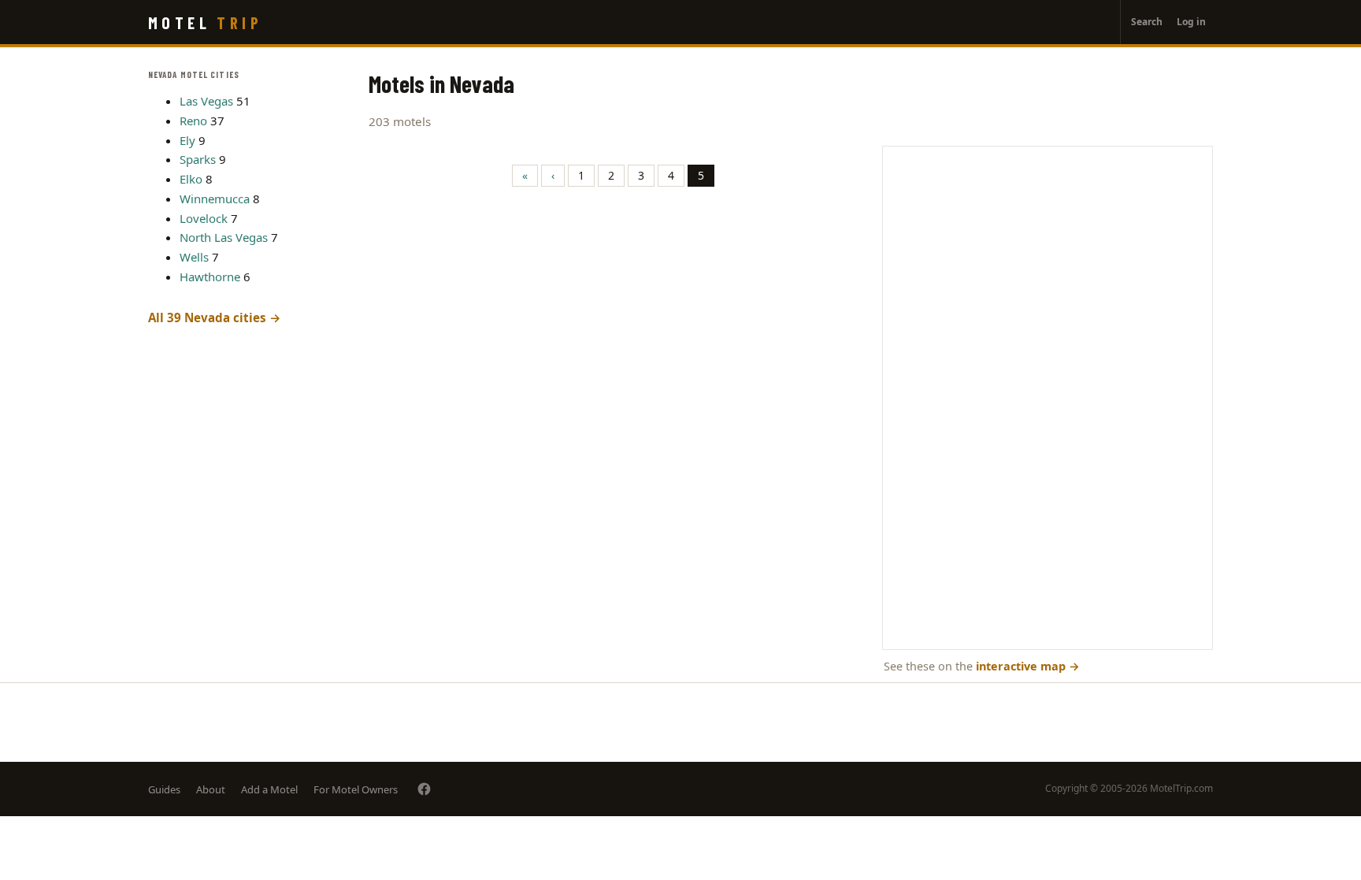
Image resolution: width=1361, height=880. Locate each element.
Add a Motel (269, 789)
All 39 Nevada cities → (214, 317)
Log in (1191, 21)
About (210, 789)
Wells (194, 257)
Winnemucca (215, 198)
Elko (191, 179)
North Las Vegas (224, 237)
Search (1147, 21)
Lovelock (204, 218)
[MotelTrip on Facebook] (424, 789)
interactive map (1028, 666)
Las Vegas (206, 101)
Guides (164, 789)
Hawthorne (210, 276)
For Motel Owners (355, 789)
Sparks (198, 159)
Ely (187, 140)
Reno (193, 120)
